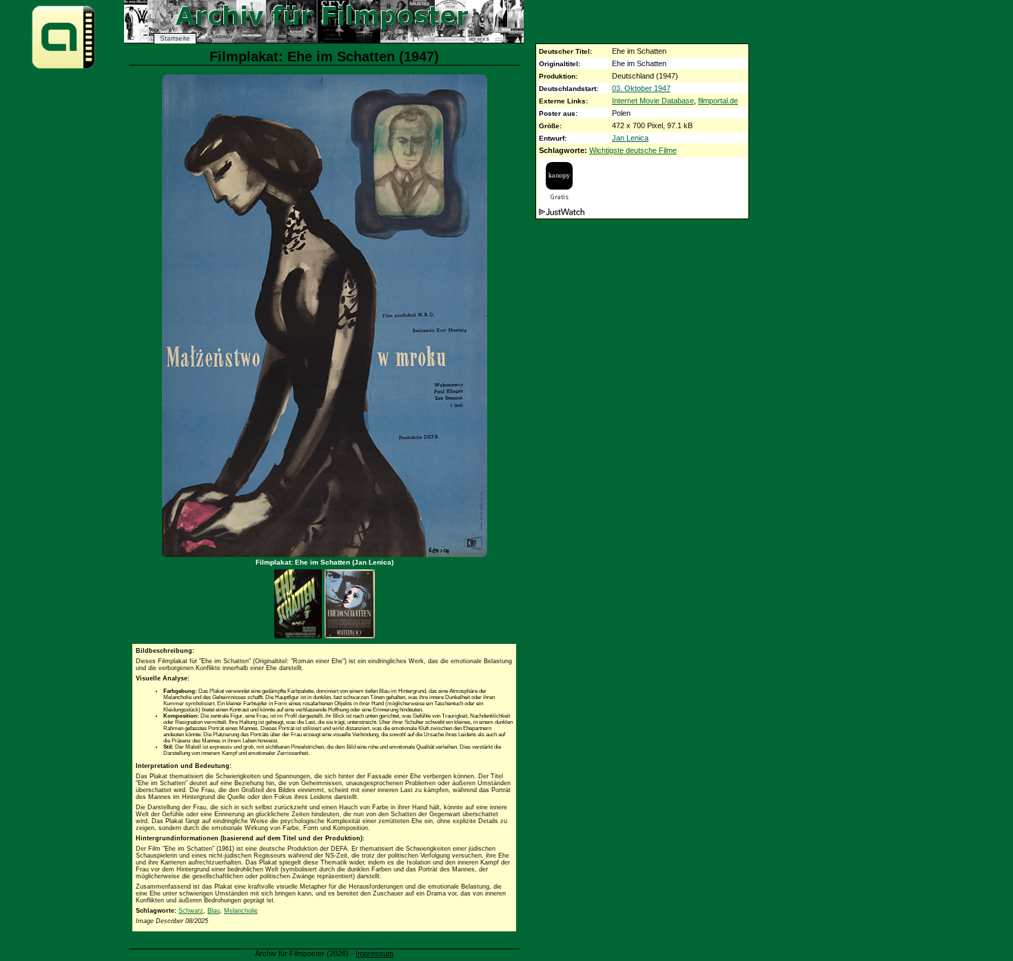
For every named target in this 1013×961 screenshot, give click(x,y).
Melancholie (241, 910)
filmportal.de (718, 101)
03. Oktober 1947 (641, 88)
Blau (213, 910)
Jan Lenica (630, 138)
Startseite (175, 38)
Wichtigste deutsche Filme (633, 150)
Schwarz (190, 910)
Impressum (374, 953)
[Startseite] (63, 68)
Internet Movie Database (653, 101)
